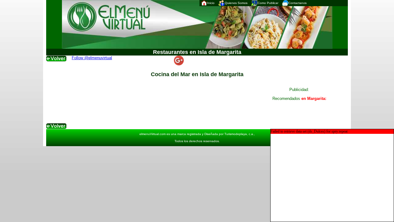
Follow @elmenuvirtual (92, 58)
